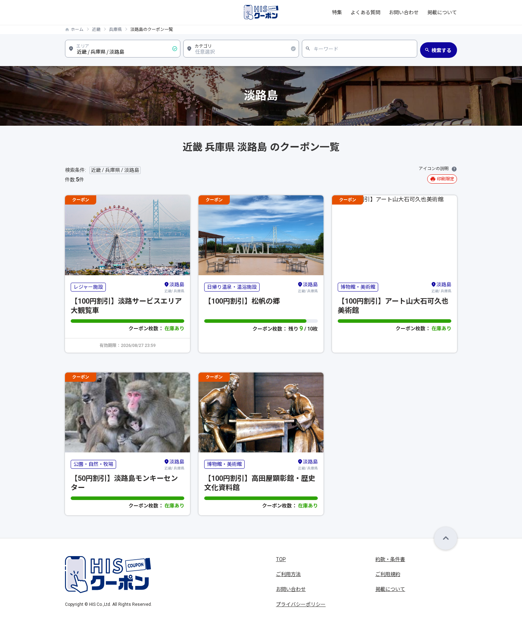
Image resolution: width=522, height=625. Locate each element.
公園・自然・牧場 (93, 464)
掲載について (442, 12)
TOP (281, 559)
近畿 (96, 29)
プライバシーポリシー (301, 604)
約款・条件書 (390, 559)
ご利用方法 (288, 574)
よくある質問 (365, 12)
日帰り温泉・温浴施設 (232, 287)
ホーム (77, 29)
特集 (337, 12)
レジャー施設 (88, 287)
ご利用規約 (387, 574)
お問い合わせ (404, 12)
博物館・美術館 (358, 287)
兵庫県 (115, 29)
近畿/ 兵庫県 (174, 287)
